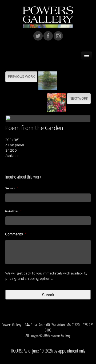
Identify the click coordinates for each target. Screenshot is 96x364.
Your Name (11, 188)
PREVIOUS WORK (21, 77)
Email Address (13, 211)
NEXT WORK (79, 98)
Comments (15, 234)
